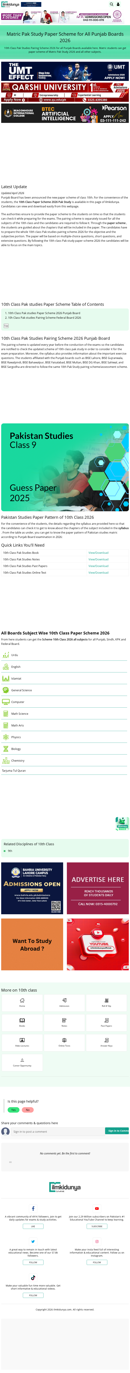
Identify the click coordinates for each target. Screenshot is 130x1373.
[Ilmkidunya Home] (10, 4)
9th (10, 851)
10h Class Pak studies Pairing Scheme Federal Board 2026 (44, 318)
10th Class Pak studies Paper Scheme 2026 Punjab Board (44, 313)
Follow (33, 1262)
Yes (13, 1110)
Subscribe (97, 1226)
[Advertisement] (65, 151)
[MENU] (126, 4)
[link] (31, 4)
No (28, 1110)
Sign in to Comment (119, 1130)
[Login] (118, 4)
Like (33, 1226)
